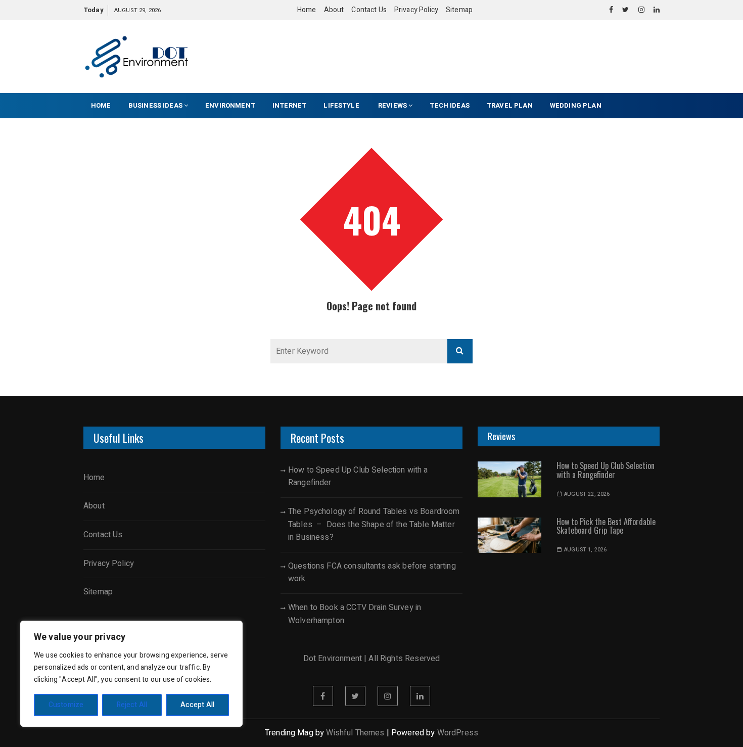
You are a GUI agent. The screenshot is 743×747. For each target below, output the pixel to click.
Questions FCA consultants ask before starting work (372, 572)
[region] (131, 674)
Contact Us (369, 10)
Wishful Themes (355, 733)
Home (306, 10)
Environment (230, 105)
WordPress (457, 733)
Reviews (392, 105)
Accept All (197, 704)
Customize (66, 704)
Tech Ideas (450, 105)
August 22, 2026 (587, 494)
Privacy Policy (416, 10)
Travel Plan (510, 105)
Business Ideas (155, 105)
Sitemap (459, 10)
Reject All (132, 704)
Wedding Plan (575, 105)
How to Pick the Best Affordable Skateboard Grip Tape (606, 526)
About (334, 10)
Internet (289, 105)
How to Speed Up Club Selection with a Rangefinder (358, 476)
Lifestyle (342, 105)
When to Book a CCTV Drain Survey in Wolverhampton (354, 614)
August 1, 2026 (585, 549)
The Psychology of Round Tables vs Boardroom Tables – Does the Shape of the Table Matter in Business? (373, 524)
